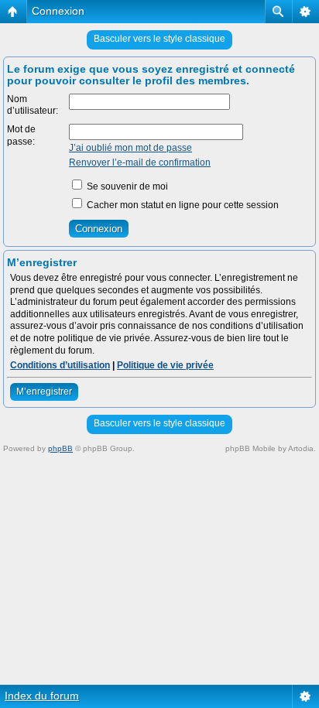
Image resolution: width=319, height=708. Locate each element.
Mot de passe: (21, 135)
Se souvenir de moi (126, 186)
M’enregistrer (44, 391)
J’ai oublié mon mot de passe (130, 147)
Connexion (58, 11)
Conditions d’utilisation (60, 365)
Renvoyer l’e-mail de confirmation (140, 162)
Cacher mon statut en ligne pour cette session (181, 205)
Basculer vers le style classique (159, 38)
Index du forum (42, 695)
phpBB (60, 448)
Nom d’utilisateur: (32, 105)
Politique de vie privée (165, 365)
